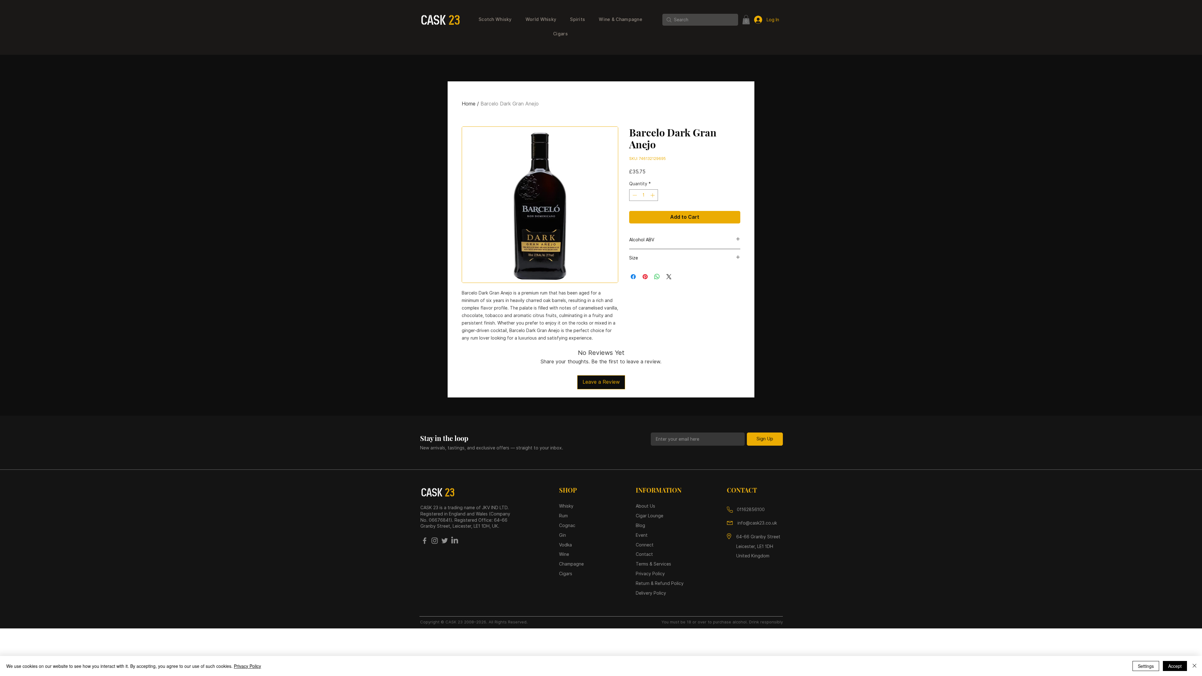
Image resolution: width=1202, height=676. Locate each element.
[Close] (1194, 666)
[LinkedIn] (454, 540)
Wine (564, 554)
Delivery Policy (651, 593)
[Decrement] (634, 195)
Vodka (566, 544)
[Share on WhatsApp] (657, 276)
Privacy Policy (247, 666)
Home (468, 104)
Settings (1146, 666)
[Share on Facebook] (633, 276)
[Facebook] (424, 540)
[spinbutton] (643, 195)
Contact (644, 554)
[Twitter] (444, 540)
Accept (1175, 666)
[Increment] (653, 195)
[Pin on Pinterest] (645, 276)
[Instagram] (434, 540)
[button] (495, 20)
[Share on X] (669, 276)
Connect (645, 544)
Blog (640, 525)
